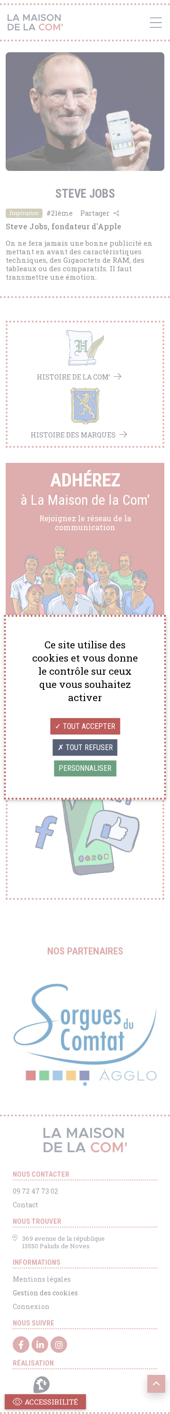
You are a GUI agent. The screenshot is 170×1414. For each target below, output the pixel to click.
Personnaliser (85, 768)
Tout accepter (88, 726)
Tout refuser (88, 747)
